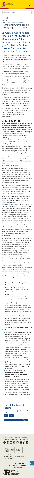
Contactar (6, 439)
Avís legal (17, 437)
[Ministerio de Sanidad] (8, 4)
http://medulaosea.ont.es (10, 204)
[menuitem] (8, 437)
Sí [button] (5, 415)
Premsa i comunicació (12, 22)
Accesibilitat (13, 439)
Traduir (4, 18)
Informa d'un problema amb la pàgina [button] (15, 420)
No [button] (11, 415)
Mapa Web (24, 437)
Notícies (21, 22)
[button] (30, 3)
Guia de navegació (8, 437)
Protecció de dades (23, 439)
